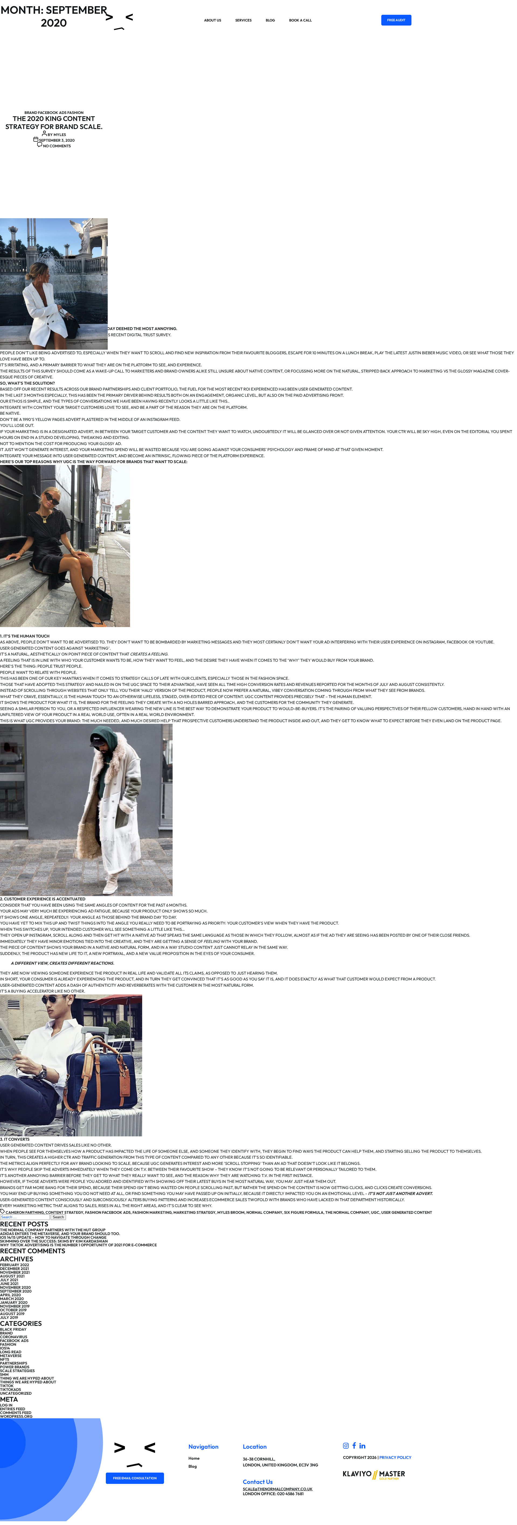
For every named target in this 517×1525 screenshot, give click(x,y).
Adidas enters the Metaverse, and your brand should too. (60, 1233)
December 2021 (14, 1268)
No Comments (57, 146)
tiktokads (10, 1389)
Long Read (10, 1351)
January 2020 (13, 1302)
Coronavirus (13, 1336)
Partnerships (13, 1363)
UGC (375, 1212)
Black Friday (13, 1329)
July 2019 (9, 1317)
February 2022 (14, 1264)
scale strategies (17, 1370)
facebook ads (52, 112)
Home (194, 1458)
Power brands (14, 1367)
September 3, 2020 (57, 140)
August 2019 (12, 1313)
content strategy (64, 1212)
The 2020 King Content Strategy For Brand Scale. (54, 122)
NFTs (4, 1359)
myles (60, 134)
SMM (4, 1374)
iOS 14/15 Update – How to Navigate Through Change (53, 1237)
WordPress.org (16, 1416)
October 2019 (13, 1310)
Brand (31, 112)
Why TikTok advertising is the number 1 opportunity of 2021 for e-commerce (78, 1245)
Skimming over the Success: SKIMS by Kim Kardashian (54, 1241)
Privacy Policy (395, 1457)
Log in (6, 1405)
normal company (264, 1212)
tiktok (7, 1385)
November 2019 (15, 1306)
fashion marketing (152, 1212)
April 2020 (10, 1295)
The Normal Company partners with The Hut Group (53, 1229)
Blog (270, 20)
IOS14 (5, 1348)
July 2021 (9, 1279)
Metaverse (11, 1355)
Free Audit (396, 20)
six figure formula (303, 1212)
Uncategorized (16, 1393)
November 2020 (15, 1287)
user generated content (406, 1212)
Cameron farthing (25, 1212)
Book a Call (300, 20)
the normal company (347, 1212)
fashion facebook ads (108, 1212)
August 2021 (12, 1276)
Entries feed (12, 1408)
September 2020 (16, 1291)
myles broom (230, 1212)
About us (212, 20)
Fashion (75, 112)
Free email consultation (135, 1478)
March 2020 (12, 1298)
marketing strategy (194, 1212)
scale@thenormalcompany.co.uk (278, 1489)
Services (243, 20)
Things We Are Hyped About (28, 1382)
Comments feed (15, 1412)
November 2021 (15, 1272)
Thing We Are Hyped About (27, 1378)
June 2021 (9, 1283)
